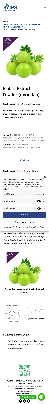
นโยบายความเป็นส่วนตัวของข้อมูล (31, 227)
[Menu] (45, 7)
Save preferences (24, 222)
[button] (45, 176)
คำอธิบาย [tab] (24, 160)
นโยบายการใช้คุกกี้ (10, 227)
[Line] (24, 401)
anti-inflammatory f (23, 135)
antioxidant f (10, 138)
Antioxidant (9, 147)
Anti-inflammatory (23, 144)
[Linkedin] (28, 401)
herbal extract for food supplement (24, 141)
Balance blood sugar (30, 147)
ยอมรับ (24, 214)
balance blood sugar (31, 138)
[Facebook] (20, 401)
